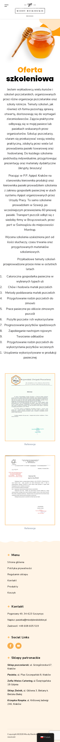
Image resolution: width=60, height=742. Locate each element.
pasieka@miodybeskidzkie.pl (31, 620)
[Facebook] (10, 646)
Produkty (12, 586)
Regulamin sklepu (17, 574)
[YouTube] (18, 646)
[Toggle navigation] (6, 5)
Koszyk (11, 592)
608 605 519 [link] (31, 626)
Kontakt (12, 580)
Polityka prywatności (19, 568)
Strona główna (15, 562)
